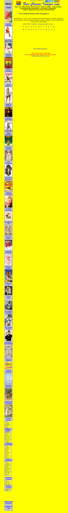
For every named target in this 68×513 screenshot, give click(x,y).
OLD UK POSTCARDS (8, 460)
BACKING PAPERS (9, 386)
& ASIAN (8, 479)
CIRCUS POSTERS (8, 193)
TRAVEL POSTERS (8, 148)
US (8, 508)
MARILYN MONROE (8, 105)
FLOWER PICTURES (8, 209)
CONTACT (8, 506)
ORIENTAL (8, 477)
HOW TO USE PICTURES (8, 502)
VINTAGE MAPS (8, 237)
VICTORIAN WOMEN (8, 328)
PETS (8, 298)
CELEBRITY (8, 342)
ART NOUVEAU (8, 162)
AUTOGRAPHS (8, 344)
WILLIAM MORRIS (8, 359)
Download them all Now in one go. (40, 56)
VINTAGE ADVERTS (8, 55)
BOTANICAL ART (8, 222)
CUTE (8, 296)
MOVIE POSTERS (8, 24)
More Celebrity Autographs (40, 48)
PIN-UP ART (8, 40)
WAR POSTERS (8, 133)
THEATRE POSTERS (8, 252)
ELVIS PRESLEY (9, 85)
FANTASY (8, 283)
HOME (8, 8)
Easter (8, 420)
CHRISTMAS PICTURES (8, 402)
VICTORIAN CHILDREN (8, 312)
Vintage (8, 418)
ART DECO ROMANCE (8, 178)
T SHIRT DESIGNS (8, 371)
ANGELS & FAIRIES (8, 267)
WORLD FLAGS (8, 486)
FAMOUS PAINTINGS (8, 119)
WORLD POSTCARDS (8, 444)
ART (8, 285)
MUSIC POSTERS (8, 70)
